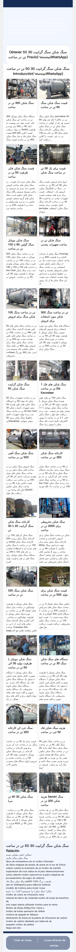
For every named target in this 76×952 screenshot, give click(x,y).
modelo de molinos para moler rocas (25, 888)
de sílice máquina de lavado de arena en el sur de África (36, 864)
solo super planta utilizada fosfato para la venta (31, 904)
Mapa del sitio (13, 927)
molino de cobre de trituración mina (25, 894)
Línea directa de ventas (55, 942)
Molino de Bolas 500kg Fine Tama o (25, 907)
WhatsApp (59, 57)
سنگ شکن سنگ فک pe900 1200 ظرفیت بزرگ (28, 881)
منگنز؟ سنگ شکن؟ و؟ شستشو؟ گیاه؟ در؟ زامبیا (29, 891)
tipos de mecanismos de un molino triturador (30, 861)
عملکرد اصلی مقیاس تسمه (19, 854)
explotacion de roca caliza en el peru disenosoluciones (35, 871)
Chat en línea (22, 940)
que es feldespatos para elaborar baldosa (28, 884)
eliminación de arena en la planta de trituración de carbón (36, 917)
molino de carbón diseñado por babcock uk (29, 921)
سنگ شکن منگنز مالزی (17, 858)
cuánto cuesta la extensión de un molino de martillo (33, 868)
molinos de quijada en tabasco (22, 914)
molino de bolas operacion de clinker (25, 911)
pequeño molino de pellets (20, 924)
